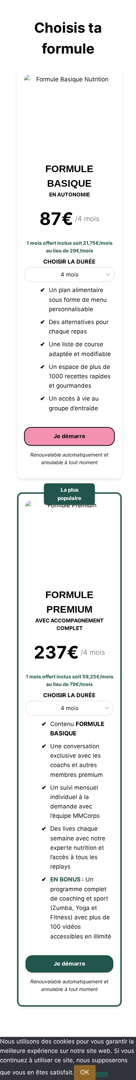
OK (84, 1072)
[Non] (102, 1074)
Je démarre (69, 436)
